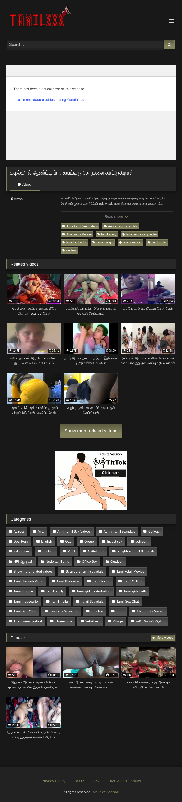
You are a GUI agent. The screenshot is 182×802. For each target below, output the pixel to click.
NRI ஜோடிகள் (23, 561)
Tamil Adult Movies (130, 571)
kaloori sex (22, 551)
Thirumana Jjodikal (28, 621)
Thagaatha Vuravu (79, 234)
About (27, 184)
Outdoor (116, 561)
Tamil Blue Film (67, 581)
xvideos (71, 250)
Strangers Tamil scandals (84, 571)
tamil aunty (108, 234)
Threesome (63, 621)
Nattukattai (96, 551)
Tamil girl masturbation (93, 591)
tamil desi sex (132, 242)
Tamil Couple (23, 591)
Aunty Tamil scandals (123, 226)
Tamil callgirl (104, 242)
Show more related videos (91, 430)
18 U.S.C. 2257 (87, 781)
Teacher (97, 611)
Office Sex (89, 561)
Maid (71, 551)
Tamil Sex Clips (25, 611)
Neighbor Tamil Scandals (136, 551)
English (46, 541)
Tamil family (55, 591)
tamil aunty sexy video (141, 234)
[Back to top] (167, 788)
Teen (119, 611)
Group (89, 541)
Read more (114, 217)
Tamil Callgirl (132, 581)
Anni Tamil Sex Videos (82, 226)
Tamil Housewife (26, 601)
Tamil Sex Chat (127, 601)
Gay (68, 541)
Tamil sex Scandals (63, 611)
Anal (41, 531)
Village (118, 621)
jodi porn (141, 541)
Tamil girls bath (134, 591)
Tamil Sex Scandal (105, 792)
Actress (19, 531)
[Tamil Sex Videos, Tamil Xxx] (91, 18)
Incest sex (114, 541)
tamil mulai (158, 242)
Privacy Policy (53, 781)
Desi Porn (21, 541)
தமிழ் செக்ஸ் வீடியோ (150, 621)
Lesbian (49, 551)
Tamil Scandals (92, 601)
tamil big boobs (76, 242)
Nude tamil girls (57, 561)
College (154, 531)
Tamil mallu (59, 601)
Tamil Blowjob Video (28, 581)
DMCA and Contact (124, 781)
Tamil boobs (101, 581)
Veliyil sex (92, 621)
